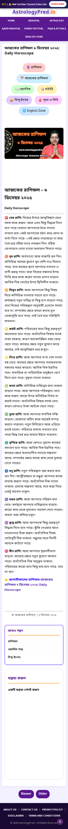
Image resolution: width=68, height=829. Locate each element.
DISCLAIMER (16, 815)
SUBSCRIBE (57, 4)
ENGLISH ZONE (34, 36)
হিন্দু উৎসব (14, 657)
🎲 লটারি (47, 89)
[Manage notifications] (60, 822)
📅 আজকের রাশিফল (34, 78)
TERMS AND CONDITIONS (44, 815)
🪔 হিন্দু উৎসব (19, 100)
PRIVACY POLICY (52, 809)
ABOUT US (9, 809)
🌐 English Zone (34, 111)
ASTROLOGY (57, 20)
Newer (26, 794)
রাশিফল (13, 641)
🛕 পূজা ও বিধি (48, 100)
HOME (11, 20)
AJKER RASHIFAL (11, 28)
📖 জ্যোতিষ (22, 89)
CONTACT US (29, 809)
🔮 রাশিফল (34, 67)
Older (43, 794)
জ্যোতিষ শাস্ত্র (15, 649)
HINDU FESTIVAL (34, 28)
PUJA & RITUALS (57, 28)
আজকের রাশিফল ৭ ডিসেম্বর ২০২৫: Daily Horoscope (29, 585)
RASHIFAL (34, 20)
